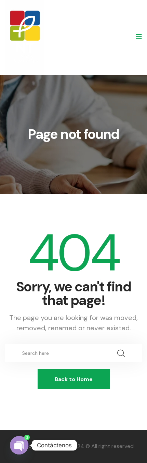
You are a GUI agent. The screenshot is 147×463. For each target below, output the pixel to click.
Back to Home (74, 379)
